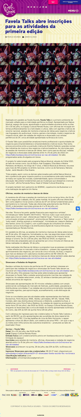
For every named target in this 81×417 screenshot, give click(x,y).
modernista (40, 415)
